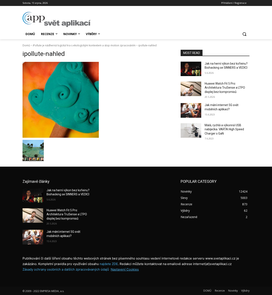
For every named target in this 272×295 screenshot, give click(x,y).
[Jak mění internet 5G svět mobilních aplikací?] (191, 110)
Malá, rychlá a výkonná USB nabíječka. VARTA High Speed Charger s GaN (224, 129)
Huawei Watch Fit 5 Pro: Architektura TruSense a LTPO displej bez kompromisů (225, 88)
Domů (26, 45)
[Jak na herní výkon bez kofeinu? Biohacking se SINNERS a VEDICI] (191, 69)
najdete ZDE (109, 264)
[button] (244, 34)
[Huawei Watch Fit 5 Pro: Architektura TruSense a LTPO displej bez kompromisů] (191, 89)
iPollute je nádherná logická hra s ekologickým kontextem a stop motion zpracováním (84, 45)
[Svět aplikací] (57, 19)
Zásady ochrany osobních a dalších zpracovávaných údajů (66, 269)
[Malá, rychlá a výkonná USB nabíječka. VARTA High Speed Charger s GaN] (191, 130)
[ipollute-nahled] (96, 100)
